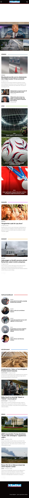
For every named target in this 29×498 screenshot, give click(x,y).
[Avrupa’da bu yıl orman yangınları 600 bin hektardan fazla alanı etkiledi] (5, 329)
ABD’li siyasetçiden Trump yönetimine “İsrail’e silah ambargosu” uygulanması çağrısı (13, 435)
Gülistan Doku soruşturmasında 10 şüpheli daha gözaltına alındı (18, 91)
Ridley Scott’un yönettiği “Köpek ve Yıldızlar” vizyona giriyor (12, 398)
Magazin (3, 221)
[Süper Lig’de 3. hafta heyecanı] (14, 122)
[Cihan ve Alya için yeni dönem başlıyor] (5, 310)
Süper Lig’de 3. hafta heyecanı (14, 135)
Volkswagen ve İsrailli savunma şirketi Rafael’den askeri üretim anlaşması (14, 261)
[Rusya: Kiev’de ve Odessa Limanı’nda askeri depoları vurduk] (14, 455)
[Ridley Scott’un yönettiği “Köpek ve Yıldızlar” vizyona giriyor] (14, 387)
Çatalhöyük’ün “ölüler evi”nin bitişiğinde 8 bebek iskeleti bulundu (14, 370)
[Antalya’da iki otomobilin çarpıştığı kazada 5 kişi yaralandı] (5, 301)
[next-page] (4, 198)
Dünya (11, 327)
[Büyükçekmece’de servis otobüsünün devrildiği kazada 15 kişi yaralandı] (14, 65)
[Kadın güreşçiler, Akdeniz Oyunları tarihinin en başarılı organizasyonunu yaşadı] (14, 180)
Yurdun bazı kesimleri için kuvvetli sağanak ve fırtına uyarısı (18, 320)
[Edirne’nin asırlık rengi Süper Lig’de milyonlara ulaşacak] (14, 151)
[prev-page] (2, 198)
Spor (14, 133)
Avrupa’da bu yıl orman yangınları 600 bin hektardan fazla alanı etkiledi (18, 330)
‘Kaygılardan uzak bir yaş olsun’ (12, 223)
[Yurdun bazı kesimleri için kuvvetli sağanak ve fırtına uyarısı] (5, 320)
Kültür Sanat (4, 372)
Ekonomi (3, 258)
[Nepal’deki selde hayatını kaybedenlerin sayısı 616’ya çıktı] (11, 45)
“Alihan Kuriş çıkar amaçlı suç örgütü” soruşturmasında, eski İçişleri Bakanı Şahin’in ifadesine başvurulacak (18, 98)
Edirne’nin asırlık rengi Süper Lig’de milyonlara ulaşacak (14, 163)
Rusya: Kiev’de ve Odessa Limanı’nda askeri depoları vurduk (13, 465)
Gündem (3, 75)
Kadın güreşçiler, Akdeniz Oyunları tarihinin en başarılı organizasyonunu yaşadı (14, 192)
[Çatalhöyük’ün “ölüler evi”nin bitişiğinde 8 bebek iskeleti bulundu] (14, 359)
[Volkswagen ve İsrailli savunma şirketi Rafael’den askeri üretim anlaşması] (14, 249)
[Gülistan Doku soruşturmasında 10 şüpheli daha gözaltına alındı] (5, 92)
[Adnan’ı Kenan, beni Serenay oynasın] (5, 339)
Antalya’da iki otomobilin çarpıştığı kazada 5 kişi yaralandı (18, 301)
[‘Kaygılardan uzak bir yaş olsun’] (14, 212)
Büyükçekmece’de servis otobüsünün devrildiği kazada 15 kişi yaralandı (14, 78)
